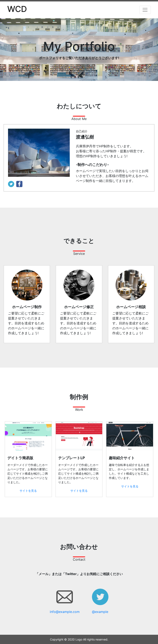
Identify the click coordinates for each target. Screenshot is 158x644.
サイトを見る (28, 490)
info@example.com (65, 612)
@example (100, 612)
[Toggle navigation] (145, 10)
